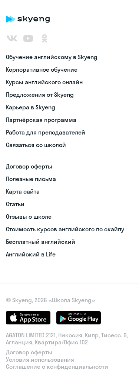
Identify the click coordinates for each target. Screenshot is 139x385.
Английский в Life (31, 254)
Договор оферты (29, 166)
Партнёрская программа (41, 119)
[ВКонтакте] (12, 38)
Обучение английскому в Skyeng (51, 57)
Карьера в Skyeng (30, 107)
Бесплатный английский (40, 241)
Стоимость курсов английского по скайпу (65, 229)
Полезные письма (31, 179)
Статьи (15, 204)
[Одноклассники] (44, 38)
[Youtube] (28, 38)
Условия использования (40, 359)
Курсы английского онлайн (44, 82)
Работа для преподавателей (45, 132)
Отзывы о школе (29, 216)
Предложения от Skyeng (40, 94)
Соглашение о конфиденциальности (57, 366)
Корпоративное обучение (41, 69)
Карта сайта (23, 191)
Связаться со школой (36, 145)
